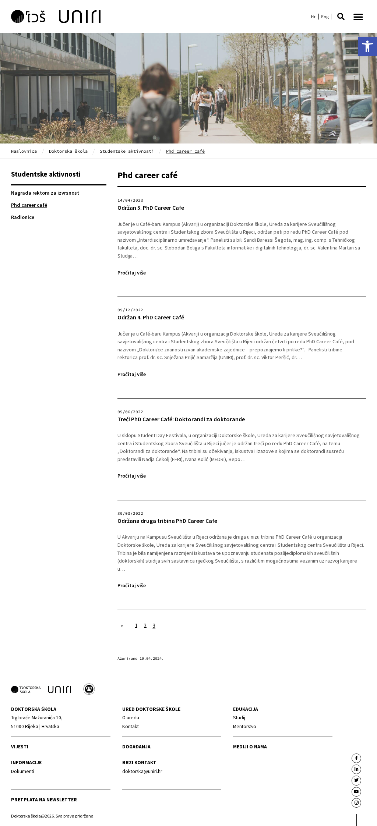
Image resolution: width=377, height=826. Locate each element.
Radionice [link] (22, 217)
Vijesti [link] (19, 747)
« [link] (121, 625)
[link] (367, 46)
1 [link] (136, 625)
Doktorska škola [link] (68, 151)
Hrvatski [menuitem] (313, 16)
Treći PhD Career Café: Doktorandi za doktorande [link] (181, 419)
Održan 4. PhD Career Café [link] (150, 317)
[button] (341, 16)
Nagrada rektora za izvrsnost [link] (45, 192)
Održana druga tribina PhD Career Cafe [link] (167, 520)
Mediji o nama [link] (250, 747)
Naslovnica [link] (24, 151)
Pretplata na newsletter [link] (44, 800)
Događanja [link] (136, 747)
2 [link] (145, 625)
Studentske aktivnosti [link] (127, 151)
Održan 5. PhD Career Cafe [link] (150, 207)
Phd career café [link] (29, 205)
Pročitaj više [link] (131, 272)
